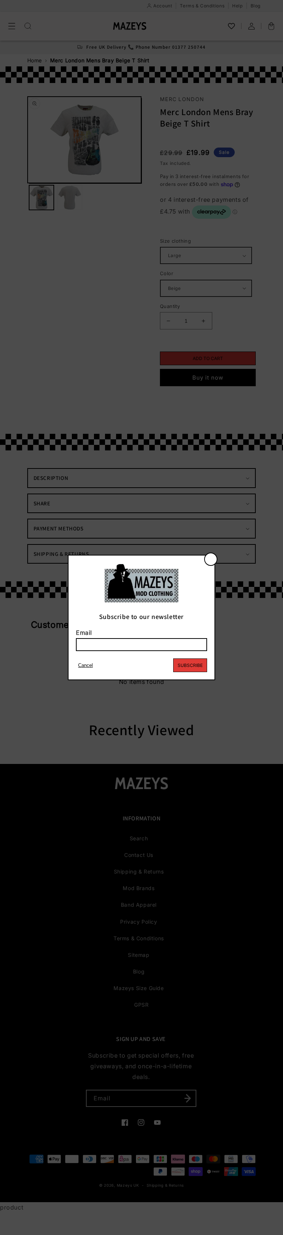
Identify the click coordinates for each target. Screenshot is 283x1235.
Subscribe (190, 665)
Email (84, 632)
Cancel (85, 665)
